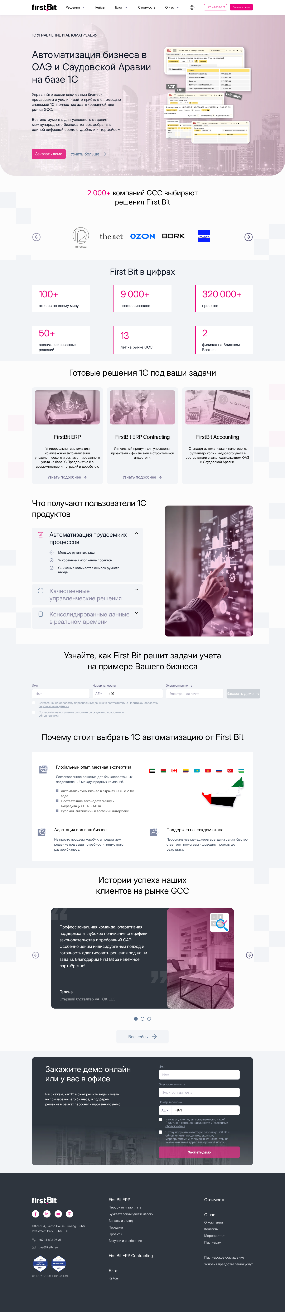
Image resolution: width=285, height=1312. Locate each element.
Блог (113, 1270)
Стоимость (146, 7)
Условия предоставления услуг (228, 1264)
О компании (213, 1222)
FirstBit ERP (119, 1199)
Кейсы (100, 7)
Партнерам (212, 1242)
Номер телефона (104, 685)
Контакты (211, 1229)
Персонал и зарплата (125, 1207)
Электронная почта (179, 685)
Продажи (116, 1227)
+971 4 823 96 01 (215, 7)
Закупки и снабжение (125, 1241)
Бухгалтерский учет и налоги (131, 1214)
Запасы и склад (121, 1221)
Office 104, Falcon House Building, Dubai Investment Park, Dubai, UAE (58, 1228)
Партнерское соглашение (224, 1257)
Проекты (115, 1234)
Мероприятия (214, 1236)
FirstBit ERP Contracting (131, 1255)
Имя (35, 685)
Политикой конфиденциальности (187, 1122)
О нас (209, 1214)
